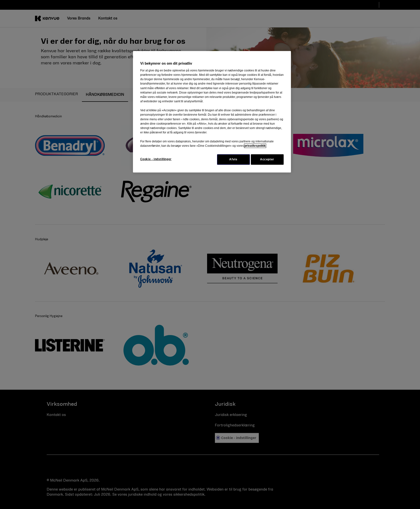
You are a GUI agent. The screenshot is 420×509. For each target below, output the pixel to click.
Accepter (267, 159)
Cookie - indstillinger (156, 159)
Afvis (233, 159)
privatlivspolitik (255, 145)
